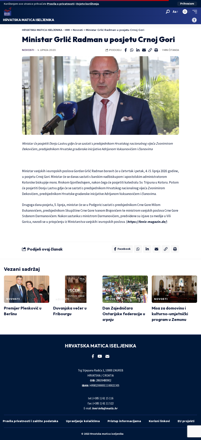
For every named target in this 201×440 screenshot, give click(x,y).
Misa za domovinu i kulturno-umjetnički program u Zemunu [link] (170, 314)
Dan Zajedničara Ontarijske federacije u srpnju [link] (123, 314)
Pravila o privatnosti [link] (60, 4)
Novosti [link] (28, 50)
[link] (194, 20)
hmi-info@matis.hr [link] (104, 408)
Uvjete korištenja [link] (87, 4)
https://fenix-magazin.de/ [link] (146, 222)
